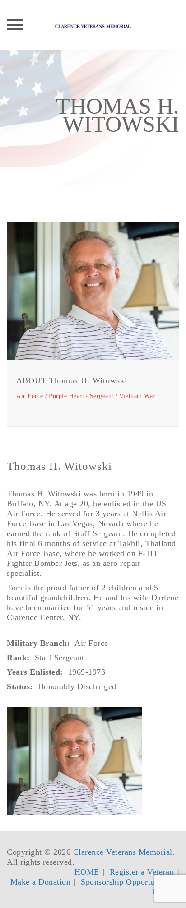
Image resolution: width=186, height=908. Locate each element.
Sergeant (102, 396)
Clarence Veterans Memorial (122, 852)
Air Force (29, 396)
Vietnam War (137, 396)
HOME (86, 871)
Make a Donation (40, 881)
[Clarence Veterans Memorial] (93, 25)
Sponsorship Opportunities (127, 881)
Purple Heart (66, 396)
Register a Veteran (142, 871)
